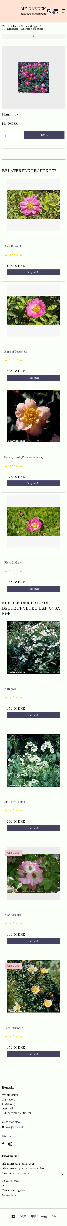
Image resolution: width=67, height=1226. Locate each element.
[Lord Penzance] (33, 992)
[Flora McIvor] (33, 527)
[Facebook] (3, 1144)
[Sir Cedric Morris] (33, 766)
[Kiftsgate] (33, 653)
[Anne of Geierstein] (33, 316)
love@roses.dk (14, 1127)
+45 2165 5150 (12, 1122)
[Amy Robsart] (33, 210)
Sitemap (7, 1136)
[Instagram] (10, 1144)
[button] (33, 36)
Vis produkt (33, 272)
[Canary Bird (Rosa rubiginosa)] (33, 421)
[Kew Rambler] (33, 879)
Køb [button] (44, 135)
